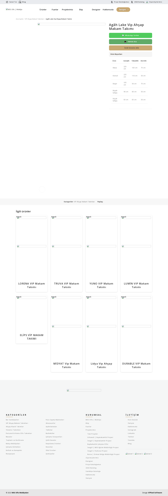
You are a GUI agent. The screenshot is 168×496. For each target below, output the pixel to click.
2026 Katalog (139, 2)
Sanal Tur (13, 2)
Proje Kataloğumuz (121, 2)
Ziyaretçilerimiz (155, 2)
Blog (24, 2)
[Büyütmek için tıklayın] (42, 189)
